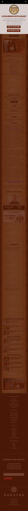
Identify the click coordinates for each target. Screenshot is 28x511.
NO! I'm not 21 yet (13, 30)
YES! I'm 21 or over (14, 27)
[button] (26, 1)
